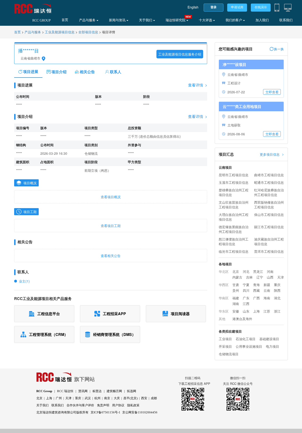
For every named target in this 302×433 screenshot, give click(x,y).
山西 (270, 277)
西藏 (256, 290)
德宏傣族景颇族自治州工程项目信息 (233, 229)
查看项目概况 (111, 196)
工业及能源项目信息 (60, 32)
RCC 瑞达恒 (65, 391)
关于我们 (146, 20)
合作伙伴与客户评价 (80, 405)
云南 (267, 290)
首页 (65, 20)
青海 (256, 284)
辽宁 (259, 277)
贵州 (235, 290)
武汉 (88, 398)
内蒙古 (237, 277)
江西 (246, 303)
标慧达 (97, 391)
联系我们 (286, 20)
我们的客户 (234, 20)
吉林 (249, 277)
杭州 (97, 398)
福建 (235, 298)
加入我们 (262, 20)
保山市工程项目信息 (269, 214)
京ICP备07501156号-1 (105, 412)
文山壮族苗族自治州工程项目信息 (233, 204)
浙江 (277, 311)
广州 (59, 398)
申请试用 (237, 7)
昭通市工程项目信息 (269, 182)
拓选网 (131, 391)
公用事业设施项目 (249, 346)
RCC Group (44, 391)
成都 (154, 398)
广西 (256, 298)
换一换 (279, 49)
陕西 (277, 290)
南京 (107, 398)
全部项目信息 (88, 32)
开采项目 (225, 346)
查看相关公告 (111, 255)
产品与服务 (87, 20)
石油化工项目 (246, 338)
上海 (256, 311)
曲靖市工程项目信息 (269, 174)
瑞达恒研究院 (176, 20)
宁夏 (246, 284)
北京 (235, 271)
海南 (267, 298)
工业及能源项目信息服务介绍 (179, 54)
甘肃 (235, 284)
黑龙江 (258, 271)
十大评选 (206, 20)
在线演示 (261, 7)
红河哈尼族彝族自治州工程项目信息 (269, 192)
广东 (246, 298)
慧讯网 (83, 391)
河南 (270, 271)
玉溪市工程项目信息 (233, 182)
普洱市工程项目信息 (269, 251)
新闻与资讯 (117, 20)
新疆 (267, 284)
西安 (144, 398)
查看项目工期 (111, 225)
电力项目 (272, 346)
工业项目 (225, 338)
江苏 (267, 311)
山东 (246, 311)
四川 (246, 290)
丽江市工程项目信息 (269, 226)
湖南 (235, 303)
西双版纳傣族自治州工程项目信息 (269, 204)
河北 (246, 271)
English (193, 7)
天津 (280, 277)
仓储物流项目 (229, 354)
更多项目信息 (272, 154)
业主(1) (24, 281)
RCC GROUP (41, 20)
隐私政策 (133, 405)
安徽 (235, 311)
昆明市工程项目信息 (233, 174)
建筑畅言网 (114, 391)
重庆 (277, 284)
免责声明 (103, 405)
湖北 (277, 298)
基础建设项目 (269, 338)
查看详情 (197, 85)
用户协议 (118, 405)
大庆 (117, 398)
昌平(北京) (130, 398)
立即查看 (272, 92)
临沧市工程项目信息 (233, 251)
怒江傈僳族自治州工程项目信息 (233, 241)
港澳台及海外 (242, 318)
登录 (213, 7)
